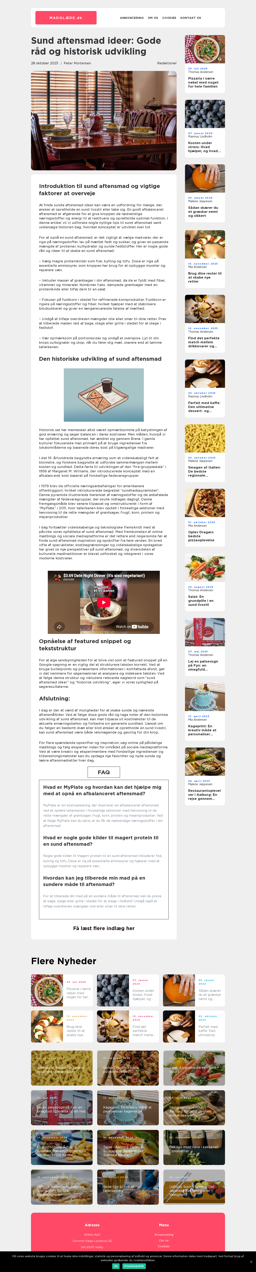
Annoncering (132, 17)
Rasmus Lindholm (200, 136)
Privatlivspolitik (134, 1266)
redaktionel (167, 63)
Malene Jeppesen (200, 201)
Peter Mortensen (77, 63)
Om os (153, 17)
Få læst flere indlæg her (104, 928)
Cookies (169, 17)
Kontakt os (190, 17)
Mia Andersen (197, 267)
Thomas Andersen (200, 72)
